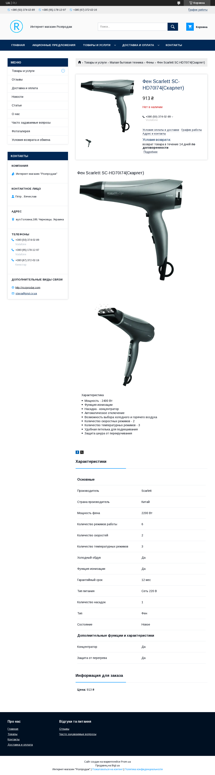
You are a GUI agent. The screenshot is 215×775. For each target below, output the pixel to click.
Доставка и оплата (138, 45)
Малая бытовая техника (126, 62)
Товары (12, 734)
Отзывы (17, 79)
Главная (18, 45)
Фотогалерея (21, 131)
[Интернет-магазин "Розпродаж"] (16, 34)
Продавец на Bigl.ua (107, 765)
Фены (150, 62)
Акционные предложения (53, 45)
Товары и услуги (96, 45)
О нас (16, 114)
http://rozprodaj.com (27, 287)
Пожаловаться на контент (107, 769)
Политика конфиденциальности (144, 769)
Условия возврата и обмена (31, 140)
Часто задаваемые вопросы (31, 122)
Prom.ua (126, 761)
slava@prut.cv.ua (26, 293)
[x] (82, 453)
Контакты (174, 45)
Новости (17, 96)
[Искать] (173, 27)
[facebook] (77, 453)
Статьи (17, 105)
